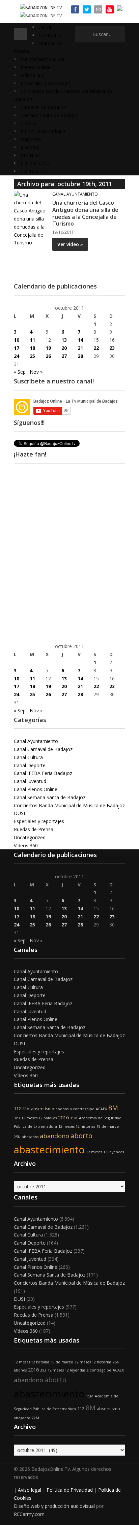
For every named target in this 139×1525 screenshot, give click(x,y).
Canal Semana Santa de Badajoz (49, 797)
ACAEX (101, 1109)
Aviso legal (29, 1490)
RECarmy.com (29, 1514)
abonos (62, 1109)
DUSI (19, 813)
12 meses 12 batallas (39, 1118)
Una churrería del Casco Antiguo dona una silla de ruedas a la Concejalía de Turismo (85, 213)
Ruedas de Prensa (33, 829)
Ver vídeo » (70, 244)
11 (32, 340)
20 (64, 348)
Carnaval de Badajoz (43, 107)
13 (64, 340)
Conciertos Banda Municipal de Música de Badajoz (69, 805)
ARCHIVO (31, 155)
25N (17, 1136)
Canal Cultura (28, 757)
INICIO (46, 27)
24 (16, 356)
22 (96, 348)
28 (80, 356)
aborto (81, 1135)
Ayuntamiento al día (42, 59)
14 (80, 340)
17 (16, 348)
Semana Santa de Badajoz (50, 115)
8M (113, 1107)
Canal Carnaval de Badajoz (43, 749)
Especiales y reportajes (46, 83)
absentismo (42, 1109)
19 (48, 348)
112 (17, 1109)
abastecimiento (49, 1149)
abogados (30, 1136)
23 (112, 348)
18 (32, 348)
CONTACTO (34, 171)
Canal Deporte (30, 765)
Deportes (31, 139)
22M (26, 1109)
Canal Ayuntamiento (75, 194)
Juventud (30, 147)
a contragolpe (82, 1109)
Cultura (28, 123)
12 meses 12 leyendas (105, 1152)
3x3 (17, 1118)
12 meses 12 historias (76, 1126)
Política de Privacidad (70, 1490)
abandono (54, 1136)
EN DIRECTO (35, 163)
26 (48, 356)
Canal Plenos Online (35, 789)
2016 (63, 1117)
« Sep (20, 372)
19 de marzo (107, 1126)
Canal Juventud (30, 781)
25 (32, 356)
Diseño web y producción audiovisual (54, 1506)
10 (16, 340)
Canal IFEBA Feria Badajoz (43, 773)
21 (80, 348)
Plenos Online (36, 67)
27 (64, 356)
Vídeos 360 (33, 75)
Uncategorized (30, 837)
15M (74, 1118)
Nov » (36, 372)
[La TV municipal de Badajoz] (41, 7)
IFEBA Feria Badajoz (43, 131)
